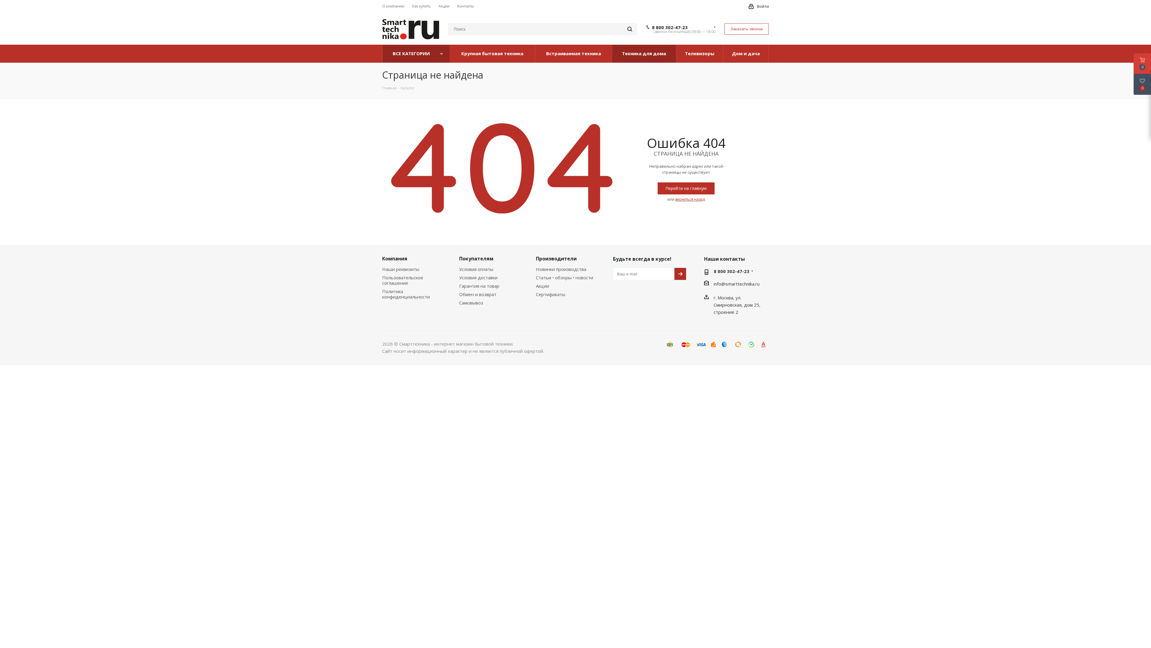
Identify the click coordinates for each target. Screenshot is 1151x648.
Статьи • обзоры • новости (564, 277)
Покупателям (476, 258)
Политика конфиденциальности (406, 294)
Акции (542, 286)
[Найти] (630, 29)
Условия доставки (478, 277)
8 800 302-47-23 (670, 27)
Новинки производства (561, 269)
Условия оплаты (476, 269)
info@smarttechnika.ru (737, 284)
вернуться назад (690, 199)
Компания (394, 258)
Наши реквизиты (400, 269)
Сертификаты (550, 294)
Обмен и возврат (477, 294)
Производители (556, 258)
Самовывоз (471, 303)
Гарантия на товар (479, 286)
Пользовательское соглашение (402, 280)
